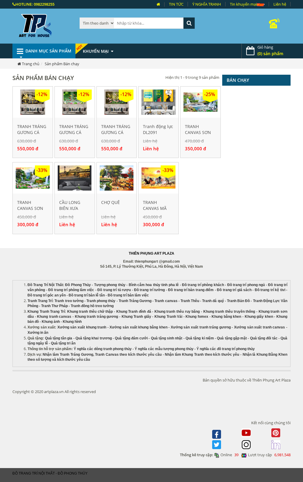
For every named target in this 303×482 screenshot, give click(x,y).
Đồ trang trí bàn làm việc (128, 295)
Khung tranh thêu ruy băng (177, 311)
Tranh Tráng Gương (135, 301)
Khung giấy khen (259, 317)
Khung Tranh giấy (136, 317)
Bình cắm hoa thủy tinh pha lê (154, 285)
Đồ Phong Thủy (78, 285)
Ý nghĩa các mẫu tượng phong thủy (164, 349)
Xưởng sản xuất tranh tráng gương (201, 327)
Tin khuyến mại (243, 4)
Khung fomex (197, 317)
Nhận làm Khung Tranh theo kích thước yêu (202, 354)
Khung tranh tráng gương (96, 317)
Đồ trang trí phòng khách (203, 285)
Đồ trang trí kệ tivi (270, 290)
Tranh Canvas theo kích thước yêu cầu (128, 354)
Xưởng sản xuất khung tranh (81, 327)
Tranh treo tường (68, 301)
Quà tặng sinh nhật (167, 338)
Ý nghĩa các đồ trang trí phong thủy (225, 349)
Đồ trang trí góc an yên (47, 295)
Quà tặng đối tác (264, 338)
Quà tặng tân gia (58, 338)
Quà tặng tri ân (63, 343)
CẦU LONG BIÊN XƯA (69, 205)
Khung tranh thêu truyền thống (229, 311)
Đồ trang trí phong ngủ (246, 285)
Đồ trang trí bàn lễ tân (87, 295)
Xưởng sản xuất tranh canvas (259, 327)
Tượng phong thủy (109, 285)
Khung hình (72, 322)
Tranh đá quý (213, 301)
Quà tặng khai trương (93, 338)
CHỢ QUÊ (110, 202)
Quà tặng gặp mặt (232, 338)
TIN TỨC (176, 4)
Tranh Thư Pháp (54, 306)
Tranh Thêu (189, 301)
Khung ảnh (51, 322)
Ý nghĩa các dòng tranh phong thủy (103, 349)
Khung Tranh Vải (168, 317)
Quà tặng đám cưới (131, 338)
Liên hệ (279, 4)
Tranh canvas (165, 301)
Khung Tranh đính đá (133, 311)
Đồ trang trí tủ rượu (114, 290)
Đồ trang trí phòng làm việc (71, 290)
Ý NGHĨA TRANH (206, 4)
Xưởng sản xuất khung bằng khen (138, 327)
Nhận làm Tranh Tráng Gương (68, 354)
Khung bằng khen (226, 317)
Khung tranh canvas (54, 317)
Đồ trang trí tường (149, 290)
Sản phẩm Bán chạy (62, 63)
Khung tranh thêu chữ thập (90, 311)
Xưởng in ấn (38, 333)
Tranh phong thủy (100, 301)
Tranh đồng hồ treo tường (92, 306)
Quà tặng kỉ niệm (200, 338)
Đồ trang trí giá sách (234, 290)
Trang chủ (30, 63)
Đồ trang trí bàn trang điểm (191, 290)
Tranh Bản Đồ (238, 301)
